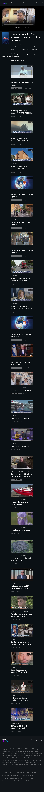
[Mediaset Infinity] (4, 3)
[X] (41, 740)
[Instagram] (36, 740)
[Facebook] (31, 740)
